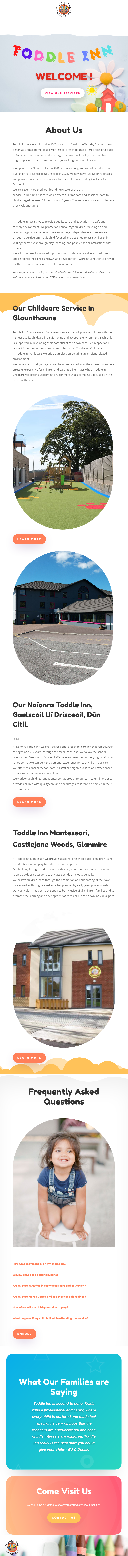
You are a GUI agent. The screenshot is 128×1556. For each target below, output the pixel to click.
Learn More (29, 539)
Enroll (25, 1333)
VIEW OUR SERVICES (62, 93)
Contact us (64, 1517)
